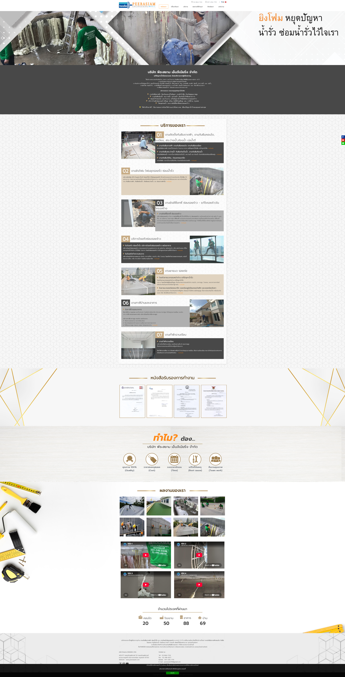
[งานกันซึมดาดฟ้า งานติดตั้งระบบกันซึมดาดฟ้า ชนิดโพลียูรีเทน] (132, 515)
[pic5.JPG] (132, 536)
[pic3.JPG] (186, 515)
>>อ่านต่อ (210, 148)
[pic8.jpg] (212, 536)
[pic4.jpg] (212, 515)
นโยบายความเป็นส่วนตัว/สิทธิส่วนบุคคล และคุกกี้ (172, 669)
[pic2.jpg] (159, 515)
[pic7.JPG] (186, 536)
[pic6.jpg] (159, 536)
